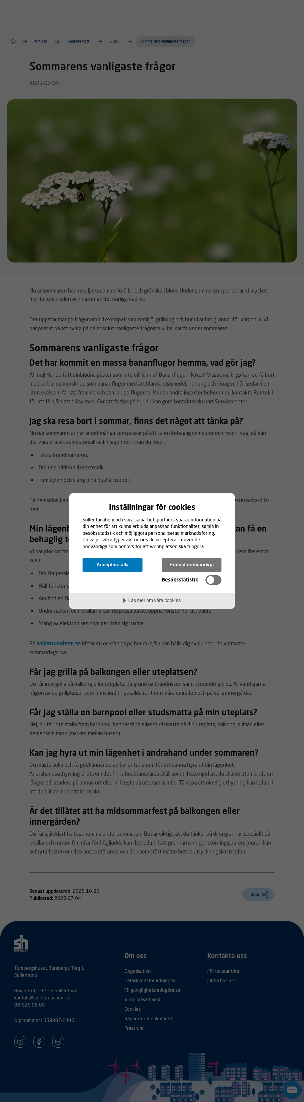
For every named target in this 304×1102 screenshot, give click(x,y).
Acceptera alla (112, 564)
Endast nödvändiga (192, 564)
